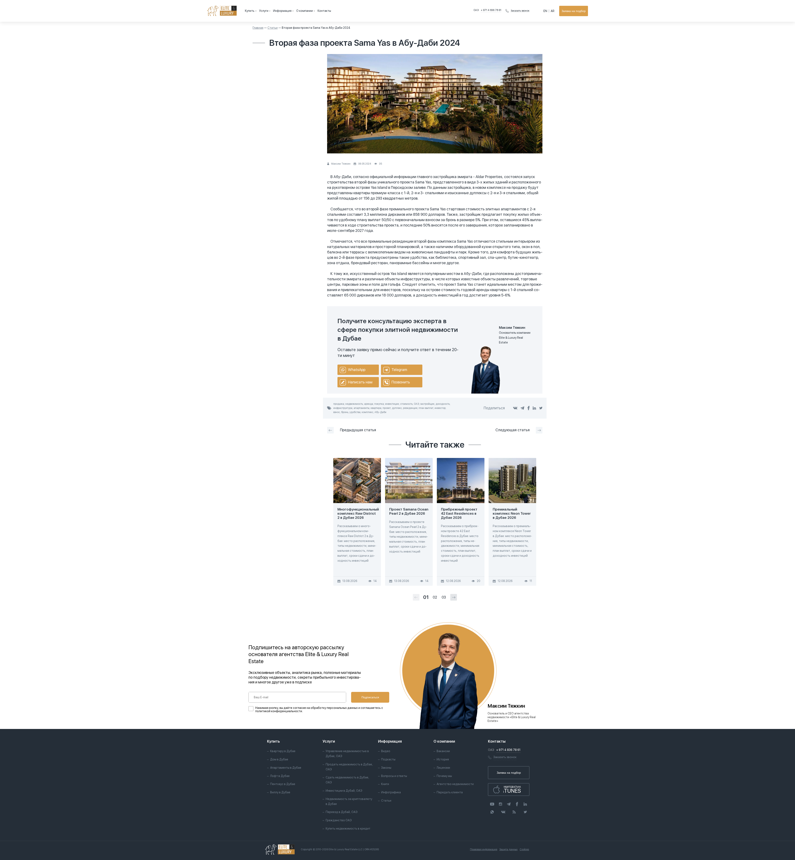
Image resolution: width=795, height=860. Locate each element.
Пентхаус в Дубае (282, 784)
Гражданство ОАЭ (339, 820)
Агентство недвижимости (455, 784)
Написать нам (360, 382)
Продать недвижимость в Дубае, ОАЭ (349, 767)
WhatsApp (356, 369)
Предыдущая (358, 430)
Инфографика (391, 792)
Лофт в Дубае (280, 776)
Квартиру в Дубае (282, 751)
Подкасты (388, 759)
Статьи (272, 27)
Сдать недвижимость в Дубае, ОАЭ (347, 780)
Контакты (324, 10)
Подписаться (370, 697)
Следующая (512, 430)
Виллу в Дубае (280, 792)
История (443, 759)
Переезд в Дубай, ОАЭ (342, 812)
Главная (258, 27)
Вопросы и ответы (394, 776)
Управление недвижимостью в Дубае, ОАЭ (347, 753)
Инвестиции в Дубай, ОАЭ (344, 790)
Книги (385, 784)
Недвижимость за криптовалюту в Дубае (349, 801)
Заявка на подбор (573, 11)
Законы (386, 767)
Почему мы (444, 776)
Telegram (399, 369)
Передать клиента (450, 792)
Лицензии (443, 767)
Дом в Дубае (279, 759)
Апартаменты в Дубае (285, 767)
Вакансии (443, 751)
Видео (385, 751)
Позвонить (400, 382)
